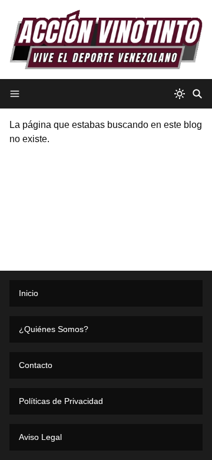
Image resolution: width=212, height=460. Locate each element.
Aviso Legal (40, 437)
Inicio (28, 293)
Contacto (35, 365)
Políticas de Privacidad (61, 401)
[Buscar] (197, 93)
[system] (179, 93)
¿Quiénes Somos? (53, 329)
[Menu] (14, 93)
